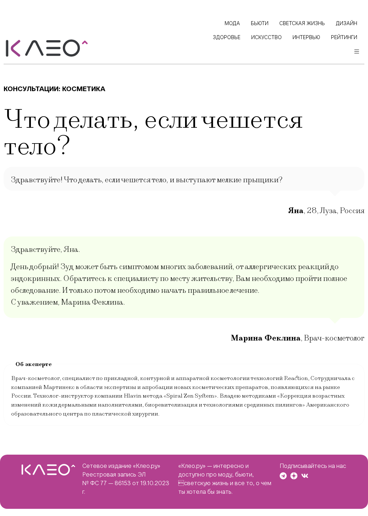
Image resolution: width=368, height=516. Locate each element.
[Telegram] (283, 475)
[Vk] (304, 475)
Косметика (83, 89)
